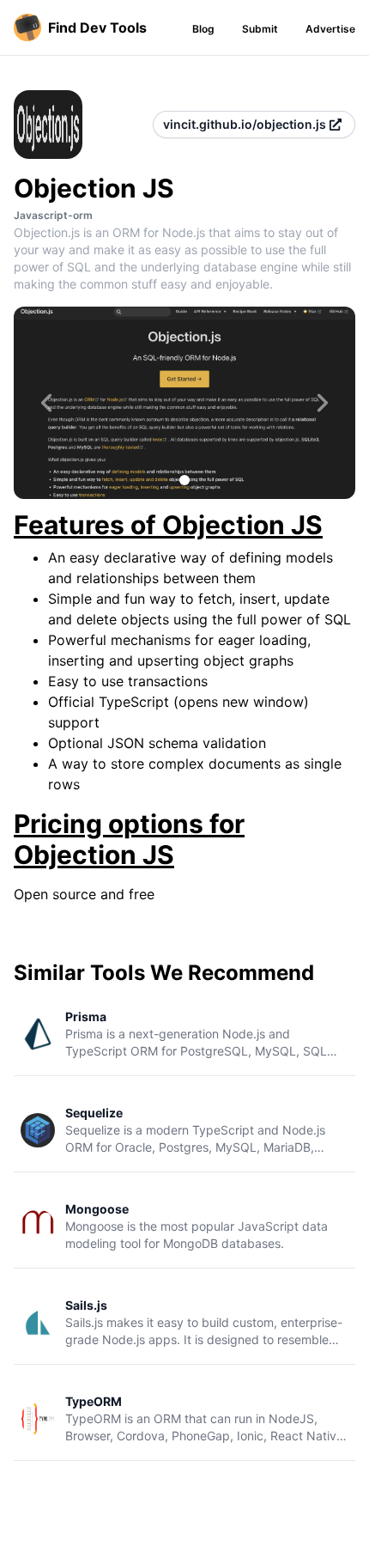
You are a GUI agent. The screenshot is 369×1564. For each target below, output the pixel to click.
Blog (203, 28)
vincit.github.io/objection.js (244, 124)
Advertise (330, 28)
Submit (260, 28)
